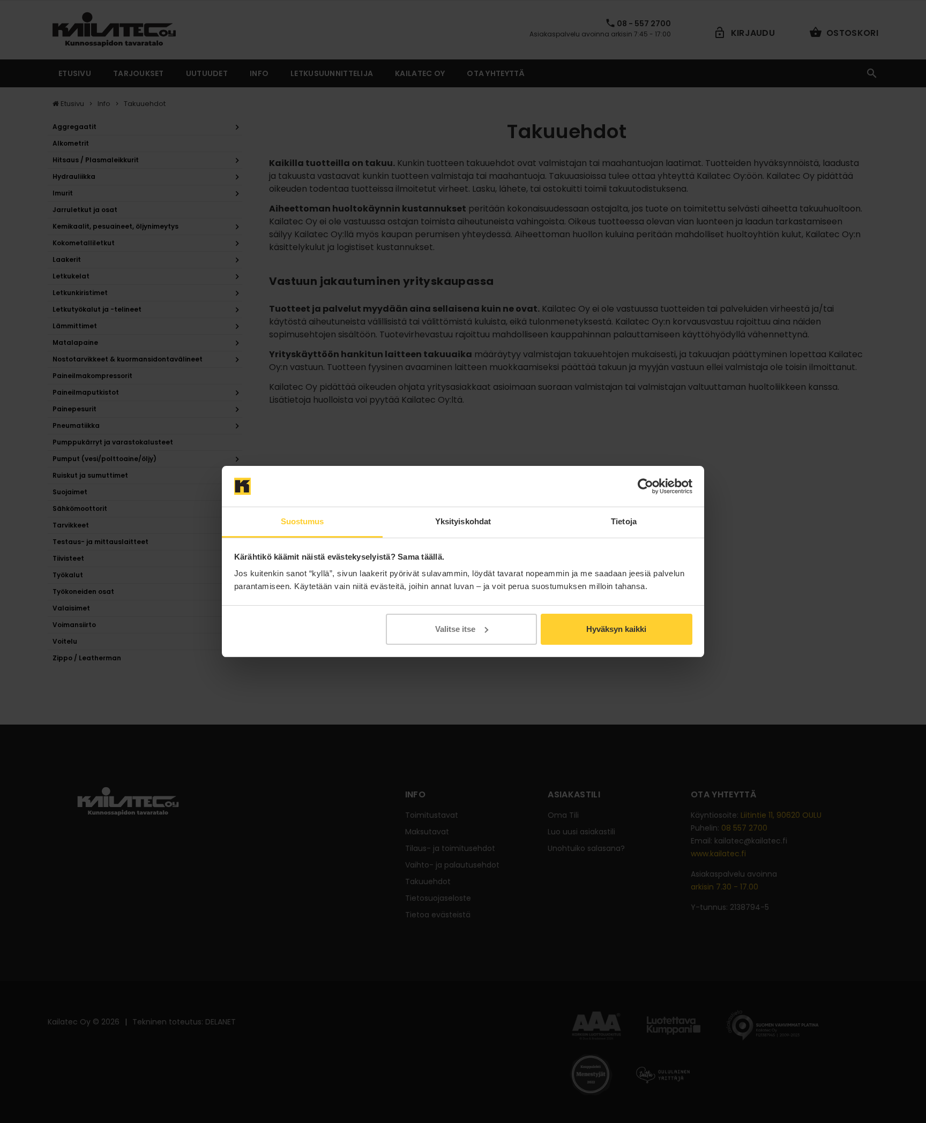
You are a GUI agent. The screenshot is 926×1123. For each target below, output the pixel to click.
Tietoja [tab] (624, 521)
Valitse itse (455, 629)
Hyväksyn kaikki (616, 629)
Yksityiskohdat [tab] (463, 521)
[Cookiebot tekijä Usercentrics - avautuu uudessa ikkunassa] (645, 486)
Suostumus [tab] (302, 521)
